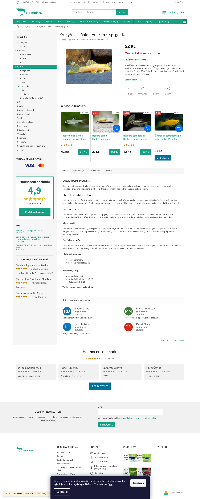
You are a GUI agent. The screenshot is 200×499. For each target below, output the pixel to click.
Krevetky (21, 50)
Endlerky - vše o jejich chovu (29, 230)
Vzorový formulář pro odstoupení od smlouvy (67, 475)
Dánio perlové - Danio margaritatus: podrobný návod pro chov (32, 238)
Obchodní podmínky (115, 2)
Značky (20, 149)
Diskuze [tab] (109, 170)
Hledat (122, 12)
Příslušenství (23, 130)
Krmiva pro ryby (24, 114)
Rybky (20, 66)
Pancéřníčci (25, 74)
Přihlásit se (106, 424)
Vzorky (20, 118)
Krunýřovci (25, 70)
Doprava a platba (77, 2)
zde (111, 484)
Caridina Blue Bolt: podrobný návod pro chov (34, 246)
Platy (23, 90)
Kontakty (95, 2)
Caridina (23, 58)
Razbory (24, 78)
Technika (21, 134)
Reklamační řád (63, 463)
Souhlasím (138, 483)
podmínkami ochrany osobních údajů (140, 418)
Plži (18, 102)
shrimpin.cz (99, 473)
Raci (22, 62)
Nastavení (62, 492)
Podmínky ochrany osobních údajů (69, 469)
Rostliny (20, 106)
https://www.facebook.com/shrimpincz (105, 467)
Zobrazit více (100, 386)
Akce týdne (22, 42)
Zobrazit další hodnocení (172, 340)
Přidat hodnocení (34, 211)
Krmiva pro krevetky (26, 110)
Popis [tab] (65, 170)
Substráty (21, 141)
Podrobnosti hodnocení (97, 39)
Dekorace (21, 137)
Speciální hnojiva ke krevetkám (31, 145)
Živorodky (24, 86)
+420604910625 (101, 457)
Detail (83, 152)
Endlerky (25, 94)
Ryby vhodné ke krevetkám (32, 98)
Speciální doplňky (25, 122)
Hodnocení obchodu (100, 351)
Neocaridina (25, 54)
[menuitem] (21, 21)
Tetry (22, 82)
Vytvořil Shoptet (177, 492)
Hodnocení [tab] (95, 170)
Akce (22, 46)
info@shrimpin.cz (102, 453)
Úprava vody (22, 126)
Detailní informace (133, 79)
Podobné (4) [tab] (78, 170)
